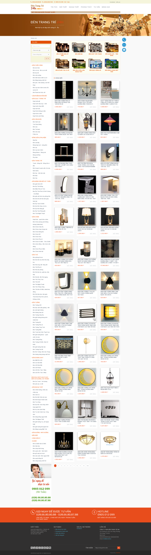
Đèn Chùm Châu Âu (38, 226)
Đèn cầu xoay (36, 131)
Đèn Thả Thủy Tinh (38, 279)
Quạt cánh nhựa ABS (38, 106)
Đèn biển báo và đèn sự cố (40, 77)
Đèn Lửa (35, 126)
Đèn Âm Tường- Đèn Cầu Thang (41, 351)
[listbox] (41, 54)
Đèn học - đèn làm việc (39, 173)
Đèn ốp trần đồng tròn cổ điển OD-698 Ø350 (110, 452)
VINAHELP (118, 552)
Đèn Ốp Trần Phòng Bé (39, 211)
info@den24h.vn (107, 539)
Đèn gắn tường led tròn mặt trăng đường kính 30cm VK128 (63, 389)
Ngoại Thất (74, 7)
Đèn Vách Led (36, 122)
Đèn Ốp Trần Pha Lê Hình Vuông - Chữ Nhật (41, 192)
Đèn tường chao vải (38, 312)
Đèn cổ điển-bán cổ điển (39, 443)
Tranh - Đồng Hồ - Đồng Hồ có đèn (41, 164)
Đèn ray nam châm (38, 150)
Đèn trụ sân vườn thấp (39, 409)
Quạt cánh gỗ (36, 101)
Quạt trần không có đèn (39, 111)
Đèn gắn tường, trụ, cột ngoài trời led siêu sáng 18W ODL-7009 (109, 197)
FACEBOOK (112, 2)
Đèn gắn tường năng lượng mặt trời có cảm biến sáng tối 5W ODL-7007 (87, 197)
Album (34, 441)
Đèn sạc (35, 147)
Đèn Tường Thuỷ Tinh (39, 327)
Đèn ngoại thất (37, 387)
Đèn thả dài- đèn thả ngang (40, 277)
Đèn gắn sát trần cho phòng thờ (41, 196)
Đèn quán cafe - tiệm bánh (40, 451)
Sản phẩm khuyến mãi (39, 96)
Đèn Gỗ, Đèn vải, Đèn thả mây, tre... (41, 261)
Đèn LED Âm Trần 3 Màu (39, 372)
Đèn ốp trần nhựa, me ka (39, 206)
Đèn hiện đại (36, 446)
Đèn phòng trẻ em (38, 257)
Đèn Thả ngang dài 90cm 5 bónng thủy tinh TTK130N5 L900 (87, 421)
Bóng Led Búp (36, 155)
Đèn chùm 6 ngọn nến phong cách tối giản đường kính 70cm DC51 (85, 102)
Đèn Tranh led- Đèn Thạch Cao (41, 332)
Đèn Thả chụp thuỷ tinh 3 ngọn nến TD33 (109, 388)
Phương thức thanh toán (61, 531)
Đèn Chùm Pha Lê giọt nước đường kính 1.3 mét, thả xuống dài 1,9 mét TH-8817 (110, 261)
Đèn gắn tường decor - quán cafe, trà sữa (40, 336)
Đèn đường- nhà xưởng (40, 432)
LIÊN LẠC (118, 2)
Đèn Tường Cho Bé (38, 349)
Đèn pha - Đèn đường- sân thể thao (41, 84)
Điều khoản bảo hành (60, 529)
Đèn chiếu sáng (37, 65)
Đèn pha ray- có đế (38, 384)
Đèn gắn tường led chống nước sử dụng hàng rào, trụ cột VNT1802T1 (87, 261)
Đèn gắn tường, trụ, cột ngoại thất (41, 423)
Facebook (79, 528)
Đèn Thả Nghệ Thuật (38, 284)
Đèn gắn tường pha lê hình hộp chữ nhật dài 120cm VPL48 (62, 102)
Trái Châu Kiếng (37, 124)
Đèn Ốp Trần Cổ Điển (38, 203)
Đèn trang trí (37, 160)
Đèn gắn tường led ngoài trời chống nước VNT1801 (64, 133)
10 (83, 465)
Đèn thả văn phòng (38, 269)
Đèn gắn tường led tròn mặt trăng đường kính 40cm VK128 (109, 357)
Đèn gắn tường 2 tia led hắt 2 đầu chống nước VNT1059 (86, 293)
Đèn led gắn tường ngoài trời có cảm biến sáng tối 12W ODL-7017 (109, 165)
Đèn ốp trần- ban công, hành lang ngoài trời (40, 406)
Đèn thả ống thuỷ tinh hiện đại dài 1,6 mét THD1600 (63, 357)
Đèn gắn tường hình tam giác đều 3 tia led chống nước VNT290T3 (63, 325)
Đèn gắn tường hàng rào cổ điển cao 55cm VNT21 (86, 133)
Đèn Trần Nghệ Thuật (39, 213)
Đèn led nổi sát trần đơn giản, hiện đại (41, 200)
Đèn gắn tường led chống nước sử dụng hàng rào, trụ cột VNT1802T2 (64, 261)
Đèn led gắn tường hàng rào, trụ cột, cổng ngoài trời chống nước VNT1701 (64, 293)
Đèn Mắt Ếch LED (37, 360)
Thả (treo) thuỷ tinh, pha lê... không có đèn (40, 298)
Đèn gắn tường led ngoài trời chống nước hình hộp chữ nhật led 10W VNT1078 (110, 325)
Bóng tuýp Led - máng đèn (40, 145)
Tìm (48, 58)
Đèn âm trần (36, 68)
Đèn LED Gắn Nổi (37, 365)
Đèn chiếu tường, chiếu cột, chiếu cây (40, 391)
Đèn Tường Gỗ (37, 322)
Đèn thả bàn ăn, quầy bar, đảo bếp (41, 273)
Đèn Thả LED (36, 282)
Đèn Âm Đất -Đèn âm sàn (40, 397)
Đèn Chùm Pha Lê (37, 239)
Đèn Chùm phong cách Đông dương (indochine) (40, 223)
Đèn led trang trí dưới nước (40, 399)
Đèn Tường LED (37, 305)
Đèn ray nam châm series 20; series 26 (41, 89)
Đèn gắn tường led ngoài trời (40, 426)
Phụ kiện (35, 157)
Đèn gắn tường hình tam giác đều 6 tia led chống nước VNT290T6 (109, 293)
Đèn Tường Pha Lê (38, 324)
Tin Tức (54, 7)
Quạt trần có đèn (37, 113)
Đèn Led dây (36, 142)
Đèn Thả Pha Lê (37, 267)
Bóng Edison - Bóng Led (39, 152)
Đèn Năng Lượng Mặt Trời (40, 429)
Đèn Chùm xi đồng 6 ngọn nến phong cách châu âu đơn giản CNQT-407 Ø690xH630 (63, 454)
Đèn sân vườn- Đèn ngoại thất (41, 455)
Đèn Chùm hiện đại (38, 251)
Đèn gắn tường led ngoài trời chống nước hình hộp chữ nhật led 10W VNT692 (87, 325)
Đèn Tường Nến (37, 329)
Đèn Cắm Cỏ (36, 394)
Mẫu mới (35, 435)
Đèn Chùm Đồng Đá (38, 231)
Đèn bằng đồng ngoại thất (40, 416)
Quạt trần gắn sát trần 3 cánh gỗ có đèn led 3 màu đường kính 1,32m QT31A (110, 102)
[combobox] (39, 50)
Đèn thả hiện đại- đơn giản (40, 294)
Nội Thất (63, 7)
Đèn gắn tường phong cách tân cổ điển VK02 (62, 420)
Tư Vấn (97, 7)
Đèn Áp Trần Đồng (38, 186)
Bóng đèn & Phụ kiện (39, 137)
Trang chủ (34, 38)
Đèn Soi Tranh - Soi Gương (40, 381)
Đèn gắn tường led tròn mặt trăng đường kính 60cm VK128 (86, 389)
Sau (88, 465)
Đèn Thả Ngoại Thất (38, 419)
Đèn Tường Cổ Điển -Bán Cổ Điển (40, 343)
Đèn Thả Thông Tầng (38, 287)
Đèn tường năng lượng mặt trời (41, 354)
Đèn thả (35, 254)
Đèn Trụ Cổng (36, 402)
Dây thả (35, 140)
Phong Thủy (86, 7)
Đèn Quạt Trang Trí (39, 98)
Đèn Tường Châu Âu (38, 315)
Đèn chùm (35, 217)
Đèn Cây (35, 178)
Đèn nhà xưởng (37, 75)
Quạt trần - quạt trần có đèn (40, 219)
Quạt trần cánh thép (38, 116)
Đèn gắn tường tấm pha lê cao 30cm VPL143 (64, 228)
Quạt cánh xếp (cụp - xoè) (40, 103)
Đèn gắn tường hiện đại (39, 347)
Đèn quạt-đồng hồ (38, 458)
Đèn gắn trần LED (37, 184)
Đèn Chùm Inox (37, 236)
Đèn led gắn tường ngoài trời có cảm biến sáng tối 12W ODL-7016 (63, 197)
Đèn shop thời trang (38, 448)
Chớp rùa (35, 134)
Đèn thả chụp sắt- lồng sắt (40, 264)
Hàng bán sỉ (36, 438)
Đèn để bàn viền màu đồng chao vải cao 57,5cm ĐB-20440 (110, 229)
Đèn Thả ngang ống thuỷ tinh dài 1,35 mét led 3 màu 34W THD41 (64, 165)
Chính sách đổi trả (59, 533)
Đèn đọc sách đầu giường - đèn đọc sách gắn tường (41, 309)
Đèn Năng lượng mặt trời (39, 80)
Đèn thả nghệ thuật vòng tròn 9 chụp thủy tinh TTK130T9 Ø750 (110, 421)
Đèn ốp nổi (36, 72)
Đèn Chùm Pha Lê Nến (39, 249)
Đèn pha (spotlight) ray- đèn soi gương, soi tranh (40, 378)
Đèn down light (37, 357)
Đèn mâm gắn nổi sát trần (41, 181)
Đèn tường (36, 302)
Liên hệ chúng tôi (59, 535)
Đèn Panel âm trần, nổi (39, 92)
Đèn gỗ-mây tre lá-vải (39, 453)
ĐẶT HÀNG (70, 107)
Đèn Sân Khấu (37, 119)
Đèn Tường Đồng (37, 339)
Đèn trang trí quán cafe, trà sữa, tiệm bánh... (41, 169)
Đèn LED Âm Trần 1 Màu (39, 370)
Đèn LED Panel (37, 367)
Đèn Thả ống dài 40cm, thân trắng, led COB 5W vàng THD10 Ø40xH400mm (86, 165)
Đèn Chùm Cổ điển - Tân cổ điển (41, 241)
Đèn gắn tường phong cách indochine (40, 318)
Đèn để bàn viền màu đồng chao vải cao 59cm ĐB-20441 (87, 229)
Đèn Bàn (35, 175)
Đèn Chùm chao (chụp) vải (40, 229)
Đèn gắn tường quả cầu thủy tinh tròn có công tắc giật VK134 (86, 357)
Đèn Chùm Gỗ (36, 234)
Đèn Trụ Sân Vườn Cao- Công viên (41, 413)
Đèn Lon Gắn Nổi (37, 362)
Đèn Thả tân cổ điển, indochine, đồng (41, 290)
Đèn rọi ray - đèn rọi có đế (40, 70)
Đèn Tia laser (36, 129)
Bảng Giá (106, 7)
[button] (48, 50)
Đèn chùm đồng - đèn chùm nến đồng (41, 245)
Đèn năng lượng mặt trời (39, 460)
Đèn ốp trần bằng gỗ (38, 208)
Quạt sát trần (36, 108)
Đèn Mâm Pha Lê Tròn (39, 189)
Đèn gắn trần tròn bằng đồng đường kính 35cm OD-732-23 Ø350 (87, 453)
